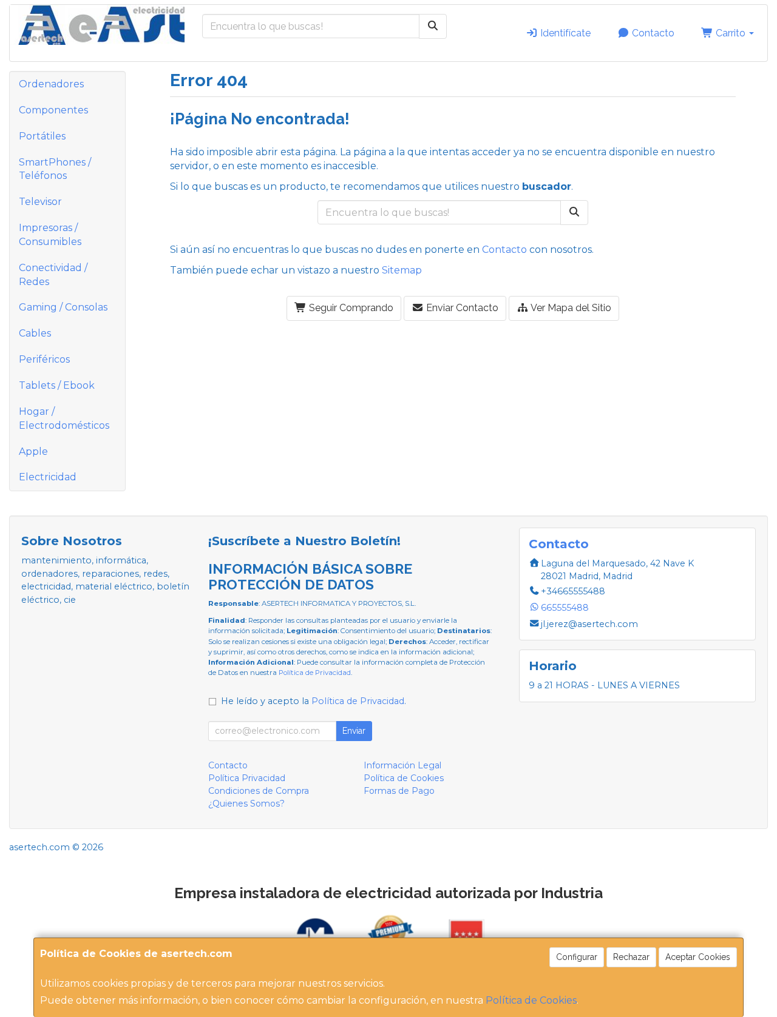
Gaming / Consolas (63, 307)
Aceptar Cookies (697, 957)
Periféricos (44, 359)
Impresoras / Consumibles (50, 234)
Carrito (730, 33)
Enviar (353, 731)
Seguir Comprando (350, 308)
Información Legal (402, 765)
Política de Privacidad (315, 672)
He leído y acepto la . (313, 701)
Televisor (40, 201)
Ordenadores (51, 84)
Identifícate (564, 33)
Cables (35, 333)
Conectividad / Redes (53, 274)
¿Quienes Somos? (246, 803)
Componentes (53, 110)
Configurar (576, 957)
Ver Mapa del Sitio (570, 308)
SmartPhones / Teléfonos (55, 169)
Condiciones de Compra (258, 790)
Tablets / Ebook (57, 385)
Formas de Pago (399, 790)
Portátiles (42, 136)
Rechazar (631, 957)
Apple (33, 451)
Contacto (651, 33)
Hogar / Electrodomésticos (64, 418)
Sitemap (402, 270)
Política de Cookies (531, 1000)
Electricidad (47, 477)
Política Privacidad (246, 778)
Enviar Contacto (461, 308)
